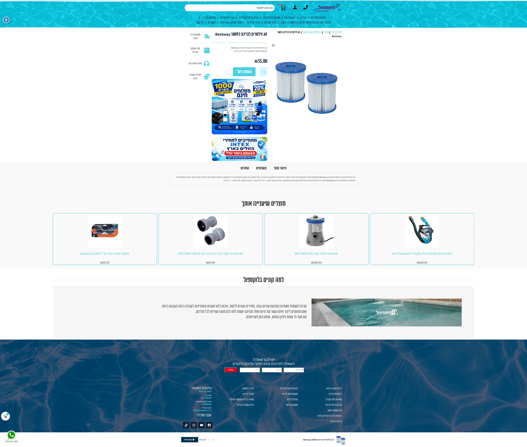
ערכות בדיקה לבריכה (334, 405)
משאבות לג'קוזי (291, 405)
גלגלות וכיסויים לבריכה (289, 388)
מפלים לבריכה (292, 399)
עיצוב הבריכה (270, 22)
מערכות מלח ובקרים (334, 399)
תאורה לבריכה (248, 394)
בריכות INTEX (336, 421)
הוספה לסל (244, 71)
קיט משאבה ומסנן (335, 410)
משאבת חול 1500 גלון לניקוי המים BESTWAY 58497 (105, 253)
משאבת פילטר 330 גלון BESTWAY (422, 253)
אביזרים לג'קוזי (253, 22)
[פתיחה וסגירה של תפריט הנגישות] (6, 20)
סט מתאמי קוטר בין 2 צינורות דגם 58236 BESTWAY (316, 253)
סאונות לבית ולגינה (271, 17)
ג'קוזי (283, 22)
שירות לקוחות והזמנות (203, 401)
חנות (326, 32)
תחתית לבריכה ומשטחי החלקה (242, 399)
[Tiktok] (186, 425)
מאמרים (211, 22)
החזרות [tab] (245, 168)
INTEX (303, 17)
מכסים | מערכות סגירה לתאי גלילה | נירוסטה (310, 22)
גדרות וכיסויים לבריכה (248, 17)
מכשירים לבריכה (318, 17)
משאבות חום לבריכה (290, 394)
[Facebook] (209, 425)
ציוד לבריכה (336, 32)
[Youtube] (201, 425)
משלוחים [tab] (261, 168)
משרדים (208, 395)
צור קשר (200, 22)
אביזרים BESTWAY (312, 32)
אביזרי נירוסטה (248, 388)
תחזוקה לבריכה (209, 17)
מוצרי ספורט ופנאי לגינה (231, 22)
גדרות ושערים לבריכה (245, 405)
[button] (273, 45)
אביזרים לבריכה (227, 17)
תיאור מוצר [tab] (280, 168)
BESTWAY (289, 17)
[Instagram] (194, 425)
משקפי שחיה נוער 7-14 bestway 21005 (210, 253)
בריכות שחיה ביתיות (334, 388)
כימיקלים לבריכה (335, 394)
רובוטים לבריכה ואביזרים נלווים (330, 416)
